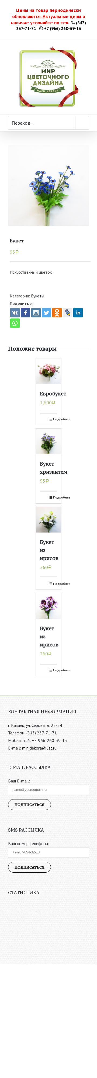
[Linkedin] (78, 312)
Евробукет (53, 393)
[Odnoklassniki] (57, 312)
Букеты (37, 296)
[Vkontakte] (15, 312)
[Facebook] (25, 312)
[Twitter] (46, 312)
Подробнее (55, 419)
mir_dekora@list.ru (39, 748)
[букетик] (48, 185)
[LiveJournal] (67, 312)
